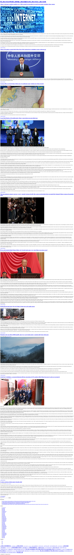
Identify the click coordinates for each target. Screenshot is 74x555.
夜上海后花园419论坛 (49, 549)
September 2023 (4, 528)
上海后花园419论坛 (16, 547)
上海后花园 (65, 546)
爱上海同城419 (61, 550)
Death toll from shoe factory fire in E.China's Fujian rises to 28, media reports (17, 306)
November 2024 (4, 519)
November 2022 (4, 533)
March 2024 (3, 524)
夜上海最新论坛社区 (69, 549)
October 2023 (4, 527)
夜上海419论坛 (40, 549)
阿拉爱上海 (20, 552)
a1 (7, 51)
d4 (10, 51)
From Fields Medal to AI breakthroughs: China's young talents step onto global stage (19, 118)
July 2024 (3, 522)
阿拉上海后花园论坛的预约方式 (11, 552)
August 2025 (4, 512)
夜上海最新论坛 (63, 549)
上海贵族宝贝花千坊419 (4, 549)
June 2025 (3, 513)
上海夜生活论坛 (41, 547)
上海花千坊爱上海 (55, 547)
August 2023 (4, 529)
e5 (11, 51)
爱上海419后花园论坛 (45, 550)
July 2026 (3, 508)
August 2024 (4, 521)
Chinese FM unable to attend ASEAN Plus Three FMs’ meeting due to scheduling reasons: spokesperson (23, 49)
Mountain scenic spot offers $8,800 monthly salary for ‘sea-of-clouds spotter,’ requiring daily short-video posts (24, 334)
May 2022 (3, 537)
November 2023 (4, 526)
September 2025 (4, 511)
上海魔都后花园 (10, 549)
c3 (9, 51)
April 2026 (3, 510)
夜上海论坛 (3, 550)
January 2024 (4, 525)
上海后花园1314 (25, 547)
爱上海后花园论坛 (3, 552)
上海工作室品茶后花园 (48, 547)
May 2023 (3, 531)
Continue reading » (3, 47)
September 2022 (4, 534)
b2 (8, 51)
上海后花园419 (3, 547)
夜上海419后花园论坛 (31, 549)
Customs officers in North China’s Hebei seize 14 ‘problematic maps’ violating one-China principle (22, 83)
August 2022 (4, 535)
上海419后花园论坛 (5, 546)
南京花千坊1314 (22, 549)
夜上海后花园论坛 (58, 549)
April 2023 (3, 532)
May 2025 (3, 514)
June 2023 (3, 530)
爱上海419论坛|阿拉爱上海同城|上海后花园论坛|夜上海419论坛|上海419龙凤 (23, 2)
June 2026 (3, 509)
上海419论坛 (19, 546)
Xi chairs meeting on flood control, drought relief (11, 482)
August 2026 (4, 507)
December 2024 (4, 518)
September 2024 (4, 520)
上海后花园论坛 (32, 547)
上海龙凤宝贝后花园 (16, 549)
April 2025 (3, 515)
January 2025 (4, 517)
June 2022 (3, 536)
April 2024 (3, 523)
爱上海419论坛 (54, 550)
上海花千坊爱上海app (63, 547)
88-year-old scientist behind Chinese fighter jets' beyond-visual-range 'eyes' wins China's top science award (23, 250)
